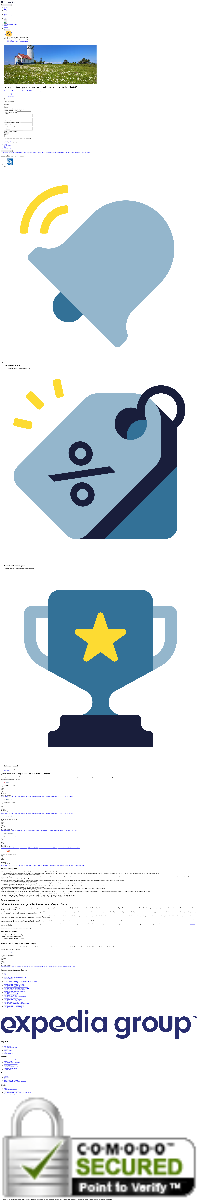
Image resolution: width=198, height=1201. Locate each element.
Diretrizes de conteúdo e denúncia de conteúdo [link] (15, 1081)
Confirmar (6, 132)
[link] (17, 7)
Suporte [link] (6, 1088)
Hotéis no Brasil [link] (8, 1061)
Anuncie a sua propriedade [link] (10, 1047)
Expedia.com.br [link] (7, 141)
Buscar (6, 134)
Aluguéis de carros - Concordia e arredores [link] (14, 989)
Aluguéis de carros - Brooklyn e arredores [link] (14, 984)
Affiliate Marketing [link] (8, 1053)
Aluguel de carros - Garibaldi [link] (11, 994)
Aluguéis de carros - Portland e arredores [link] (14, 1005)
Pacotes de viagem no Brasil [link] (10, 1064)
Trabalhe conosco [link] (8, 1046)
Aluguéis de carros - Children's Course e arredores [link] (16, 987)
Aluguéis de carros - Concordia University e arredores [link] (17, 988)
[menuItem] (12, 152)
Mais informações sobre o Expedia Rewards (17, 41)
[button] (99, 900)
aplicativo (192, 924)
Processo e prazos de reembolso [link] (11, 1091)
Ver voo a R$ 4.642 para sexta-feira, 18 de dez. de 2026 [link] (23, 90)
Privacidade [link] (6, 1077)
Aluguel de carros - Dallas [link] (10, 992)
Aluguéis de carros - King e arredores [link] (13, 999)
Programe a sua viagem (6, 151)
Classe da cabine (8, 131)
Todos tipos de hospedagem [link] (10, 1068)
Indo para (6, 107)
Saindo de (6, 104)
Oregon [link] (5, 144)
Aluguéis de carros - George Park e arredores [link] (15, 996)
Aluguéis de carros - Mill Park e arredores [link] (14, 1002)
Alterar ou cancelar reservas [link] (10, 1089)
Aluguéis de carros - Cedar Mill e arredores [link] (14, 985)
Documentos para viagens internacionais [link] (13, 1093)
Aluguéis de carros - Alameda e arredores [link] (14, 982)
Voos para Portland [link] (8, 978)
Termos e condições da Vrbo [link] (11, 1080)
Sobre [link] (5, 1045)
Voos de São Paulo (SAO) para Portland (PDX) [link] (15, 977)
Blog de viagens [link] (8, 1069)
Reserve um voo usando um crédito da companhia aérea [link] (17, 1092)
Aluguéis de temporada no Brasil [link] (12, 1062)
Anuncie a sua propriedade (10, 24)
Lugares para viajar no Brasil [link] (11, 1059)
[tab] (9, 93)
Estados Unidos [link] (7, 145)
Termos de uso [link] (7, 1079)
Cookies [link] (6, 1076)
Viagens (6, 27)
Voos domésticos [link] (8, 1065)
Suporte (6, 25)
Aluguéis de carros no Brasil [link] (11, 1066)
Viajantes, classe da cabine (10, 110)
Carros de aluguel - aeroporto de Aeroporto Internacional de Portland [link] (20, 981)
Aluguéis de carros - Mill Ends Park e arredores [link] (15, 1001)
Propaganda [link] (7, 1051)
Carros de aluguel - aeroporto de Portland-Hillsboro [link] (16, 1003)
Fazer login (6, 30)
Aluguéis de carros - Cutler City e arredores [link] (14, 991)
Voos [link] (5, 147)
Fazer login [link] (6, 770)
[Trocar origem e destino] (4, 106)
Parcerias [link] (6, 1049)
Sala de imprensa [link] (8, 1050)
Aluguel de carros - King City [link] (11, 998)
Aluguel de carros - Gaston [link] (10, 995)
